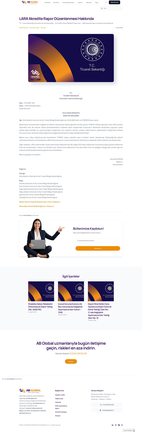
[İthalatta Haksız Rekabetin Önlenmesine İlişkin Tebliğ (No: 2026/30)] (41, 291)
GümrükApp (27, 215)
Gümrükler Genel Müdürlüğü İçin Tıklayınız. (36, 206)
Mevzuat (88, 2)
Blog (96, 2)
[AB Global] (31, 2)
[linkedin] (112, 425)
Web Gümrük (114, 2)
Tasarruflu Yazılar (34, 27)
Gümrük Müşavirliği (68, 2)
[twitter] (122, 425)
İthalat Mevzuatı (24, 27)
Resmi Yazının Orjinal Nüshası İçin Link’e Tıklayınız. (39, 202)
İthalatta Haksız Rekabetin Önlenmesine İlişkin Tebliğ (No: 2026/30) (40, 307)
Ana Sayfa (47, 2)
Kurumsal (56, 2)
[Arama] (106, 2)
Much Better (81, 425)
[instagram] (116, 425)
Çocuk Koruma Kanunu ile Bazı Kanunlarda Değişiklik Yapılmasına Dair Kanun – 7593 (70, 308)
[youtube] (119, 425)
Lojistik (80, 2)
